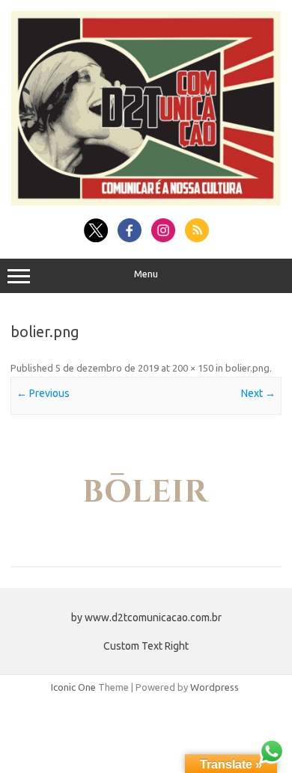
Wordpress (214, 687)
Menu (146, 274)
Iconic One (73, 687)
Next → (258, 393)
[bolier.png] (146, 492)
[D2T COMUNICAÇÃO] (146, 202)
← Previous (43, 393)
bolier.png (247, 368)
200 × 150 (192, 368)
